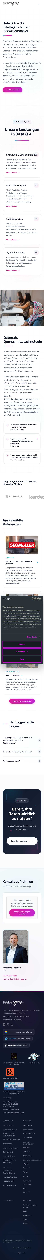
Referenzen (8, 1200)
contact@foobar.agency (14, 1113)
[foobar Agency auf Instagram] (8, 1024)
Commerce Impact (10, 1130)
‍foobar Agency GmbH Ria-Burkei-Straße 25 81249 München (10, 1104)
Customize (20, 652)
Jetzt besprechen (12, 90)
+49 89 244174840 (11, 1109)
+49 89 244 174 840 (10, 976)
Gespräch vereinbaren (20, 841)
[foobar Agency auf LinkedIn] (4, 1024)
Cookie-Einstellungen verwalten (22, 913)
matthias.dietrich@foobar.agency (15, 979)
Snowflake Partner (23, 1039)
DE (19, 1253)
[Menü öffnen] (39, 4)
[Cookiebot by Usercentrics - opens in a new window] (31, 598)
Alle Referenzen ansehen (22, 701)
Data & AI (6, 1167)
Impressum (27, 1248)
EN (25, 1253)
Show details (32, 637)
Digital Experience (10, 1148)
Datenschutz (17, 1248)
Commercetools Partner (24, 1032)
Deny (22, 659)
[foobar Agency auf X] (12, 1024)
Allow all (22, 644)
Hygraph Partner (21, 1045)
